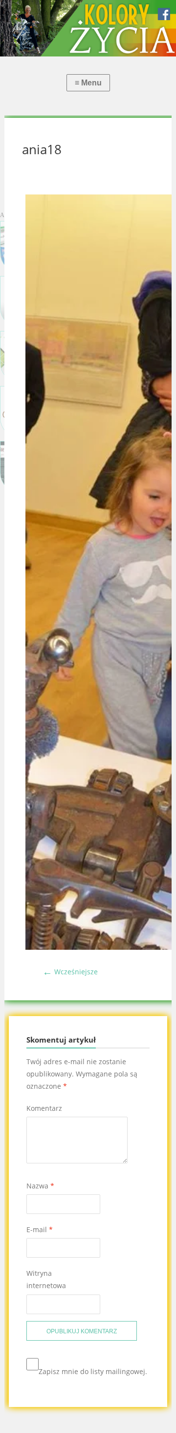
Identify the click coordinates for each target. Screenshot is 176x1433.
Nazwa (40, 1185)
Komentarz (44, 1108)
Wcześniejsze (70, 971)
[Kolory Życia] (88, 28)
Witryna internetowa (46, 1279)
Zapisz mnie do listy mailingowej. (93, 1371)
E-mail (39, 1229)
